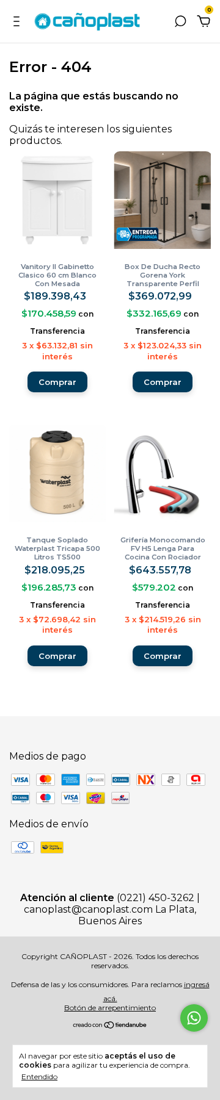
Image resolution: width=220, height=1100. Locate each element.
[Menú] (18, 22)
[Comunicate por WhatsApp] (194, 1018)
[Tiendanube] (110, 1026)
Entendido (39, 1076)
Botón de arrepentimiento (110, 1007)
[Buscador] (180, 22)
